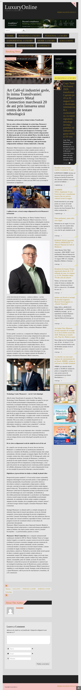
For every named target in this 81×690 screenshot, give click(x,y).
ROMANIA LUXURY (29, 35)
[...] (74, 159)
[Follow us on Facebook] (72, 16)
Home (10, 35)
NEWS (10, 45)
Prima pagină (63, 12)
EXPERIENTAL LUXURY (20, 40)
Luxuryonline (33, 59)
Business (8, 589)
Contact (72, 12)
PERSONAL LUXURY (56, 35)
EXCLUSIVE (66, 40)
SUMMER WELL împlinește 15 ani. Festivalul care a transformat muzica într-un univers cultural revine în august (65, 194)
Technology (10, 59)
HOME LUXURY (46, 40)
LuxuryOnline (21, 7)
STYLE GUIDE (26, 45)
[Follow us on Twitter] (75, 16)
